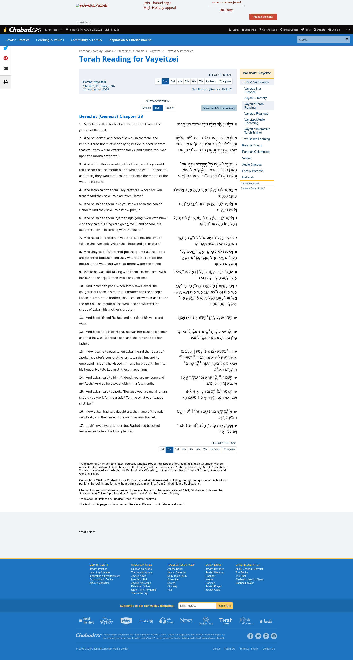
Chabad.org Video (141, 569)
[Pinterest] (266, 636)
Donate (321, 29)
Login (235, 29)
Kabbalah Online (140, 586)
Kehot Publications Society (162, 493)
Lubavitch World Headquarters (209, 634)
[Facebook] (250, 636)
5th (187, 81)
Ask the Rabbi (269, 29)
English (146, 107)
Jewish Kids (266, 620)
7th (201, 81)
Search (171, 583)
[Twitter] (258, 636)
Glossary (172, 586)
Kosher (210, 579)
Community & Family (86, 40)
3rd (173, 81)
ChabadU (146, 620)
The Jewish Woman (142, 572)
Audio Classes (166, 620)
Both (157, 107)
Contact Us (269, 648)
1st (158, 81)
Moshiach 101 (139, 579)
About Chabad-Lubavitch (250, 569)
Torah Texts (226, 620)
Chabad (137, 634)
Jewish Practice (18, 40)
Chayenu (132, 493)
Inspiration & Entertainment (130, 40)
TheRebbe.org (139, 593)
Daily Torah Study (177, 576)
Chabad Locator (245, 583)
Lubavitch (147, 634)
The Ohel (241, 576)
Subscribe (173, 579)
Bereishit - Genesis (131, 51)
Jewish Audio (213, 589)
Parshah (249, 73)
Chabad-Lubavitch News (249, 579)
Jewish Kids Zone (141, 583)
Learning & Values (50, 40)
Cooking (206, 620)
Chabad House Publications (125, 480)
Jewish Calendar (176, 572)
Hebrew (169, 107)
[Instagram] (274, 636)
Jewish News (138, 576)
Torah (177, 638)
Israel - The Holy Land (143, 589)
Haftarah (211, 81)
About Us (230, 648)
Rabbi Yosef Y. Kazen (151, 638)
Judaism (185, 638)
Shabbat (210, 576)
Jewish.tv (126, 620)
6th (194, 81)
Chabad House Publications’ (155, 463)
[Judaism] (22, 29)
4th (180, 81)
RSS (169, 589)
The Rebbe (242, 572)
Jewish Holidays (215, 569)
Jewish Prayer (214, 586)
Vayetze (155, 51)
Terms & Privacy (249, 648)
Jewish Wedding (215, 572)
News (186, 620)
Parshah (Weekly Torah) (96, 51)
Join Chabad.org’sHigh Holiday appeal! (160, 5)
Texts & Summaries (179, 51)
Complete (225, 81)
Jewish (197, 638)
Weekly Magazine (100, 583)
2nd (165, 81)
